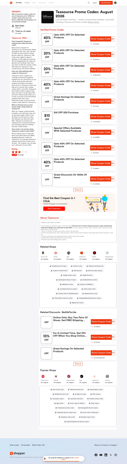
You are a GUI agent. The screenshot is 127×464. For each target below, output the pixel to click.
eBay (68, 256)
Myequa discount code (90, 293)
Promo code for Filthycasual (90, 412)
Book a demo (14, 445)
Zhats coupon (95, 403)
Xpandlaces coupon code (68, 417)
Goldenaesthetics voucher (90, 279)
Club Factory (44, 380)
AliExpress (82, 256)
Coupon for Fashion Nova (60, 270)
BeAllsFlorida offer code (61, 394)
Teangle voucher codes (69, 275)
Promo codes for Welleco (77, 403)
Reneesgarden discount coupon (89, 408)
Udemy (56, 256)
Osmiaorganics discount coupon (67, 279)
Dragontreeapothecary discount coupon (78, 421)
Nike (80, 380)
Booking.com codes (80, 394)
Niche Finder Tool (38, 445)
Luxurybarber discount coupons (68, 289)
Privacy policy (28, 457)
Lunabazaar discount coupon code (66, 412)
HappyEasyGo (109, 256)
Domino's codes (77, 266)
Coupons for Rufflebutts (86, 284)
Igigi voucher (59, 403)
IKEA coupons (96, 394)
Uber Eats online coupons (95, 270)
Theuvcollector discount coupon (63, 298)
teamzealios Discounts (76, 398)
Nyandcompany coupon (96, 389)
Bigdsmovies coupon (77, 302)
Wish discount (78, 270)
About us (97, 445)
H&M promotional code (76, 389)
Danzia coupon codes (89, 289)
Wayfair (56, 380)
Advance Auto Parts (72, 380)
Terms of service (39, 457)
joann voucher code (58, 389)
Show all (78, 190)
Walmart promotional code (96, 266)
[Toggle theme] (115, 2)
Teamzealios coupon (58, 398)
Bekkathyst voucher (67, 284)
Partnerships (25, 445)
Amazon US (44, 256)
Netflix (94, 256)
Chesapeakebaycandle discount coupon (90, 298)
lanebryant (95, 380)
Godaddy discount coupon (59, 266)
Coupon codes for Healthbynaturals (68, 293)
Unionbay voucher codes (96, 398)
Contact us (106, 445)
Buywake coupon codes (87, 417)
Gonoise (107, 380)
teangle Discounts (87, 275)
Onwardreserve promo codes (66, 408)
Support (114, 445)
